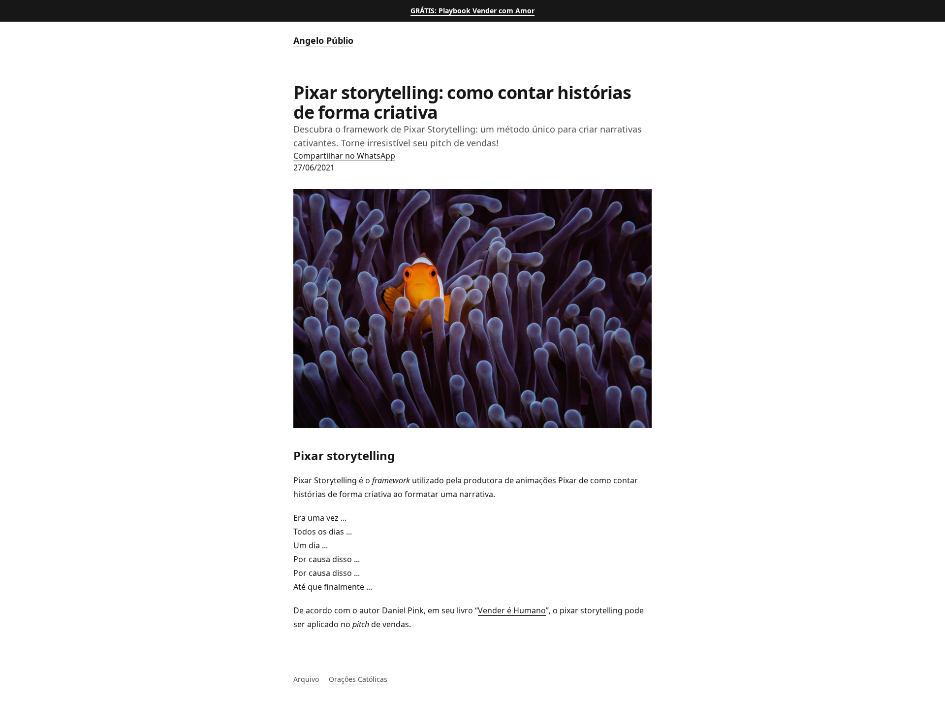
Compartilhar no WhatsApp (344, 155)
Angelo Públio (323, 40)
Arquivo (306, 679)
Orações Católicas (358, 679)
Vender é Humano (512, 610)
